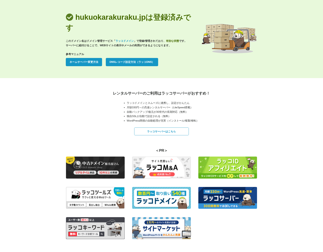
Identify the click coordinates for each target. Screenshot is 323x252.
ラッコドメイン (125, 40)
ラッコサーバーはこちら (161, 131)
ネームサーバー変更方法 (84, 61)
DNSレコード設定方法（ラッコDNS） (132, 61)
